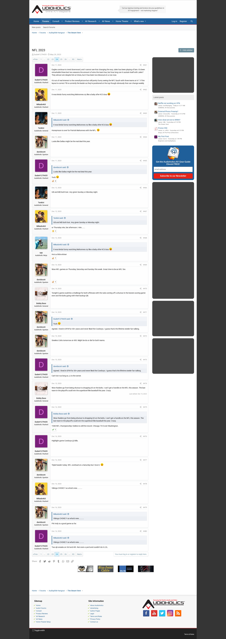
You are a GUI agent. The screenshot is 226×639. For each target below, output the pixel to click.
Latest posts (159, 97)
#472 (145, 336)
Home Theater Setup (43, 622)
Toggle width (39, 630)
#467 (145, 211)
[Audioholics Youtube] (154, 616)
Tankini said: (58, 218)
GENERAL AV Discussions (166, 108)
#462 (145, 90)
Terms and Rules (96, 616)
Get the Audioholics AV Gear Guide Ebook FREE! (173, 163)
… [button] (44, 59)
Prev (36, 59)
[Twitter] (162, 616)
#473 (145, 360)
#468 (145, 238)
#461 (145, 65)
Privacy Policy (95, 619)
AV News (106, 21)
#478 (145, 484)
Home (36, 21)
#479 (145, 507)
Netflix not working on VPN (169, 103)
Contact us (94, 622)
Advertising (94, 608)
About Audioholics (96, 605)
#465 (145, 161)
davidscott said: (59, 167)
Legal (92, 614)
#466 (145, 188)
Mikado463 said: (60, 120)
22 (48, 59)
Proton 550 (162, 128)
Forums (45, 21)
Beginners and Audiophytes (167, 141)
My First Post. (163, 136)
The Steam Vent (163, 124)
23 (53, 59)
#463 (145, 113)
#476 (145, 436)
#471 (145, 312)
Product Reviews (72, 21)
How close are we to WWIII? (169, 120)
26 (65, 59)
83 (73, 59)
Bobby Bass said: (60, 414)
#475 (145, 407)
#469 (145, 265)
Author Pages (95, 611)
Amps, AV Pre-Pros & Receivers (168, 133)
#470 (145, 289)
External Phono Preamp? (168, 111)
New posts (36, 27)
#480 (145, 531)
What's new (139, 21)
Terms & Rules (189, 634)
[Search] (191, 21)
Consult (55, 21)
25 (61, 59)
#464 (145, 137)
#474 (145, 383)
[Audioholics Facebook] (146, 616)
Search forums (49, 27)
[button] (62, 21)
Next (79, 59)
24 (57, 59)
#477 (145, 460)
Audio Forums (41, 608)
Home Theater (122, 21)
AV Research (90, 21)
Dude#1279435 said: (61, 319)
